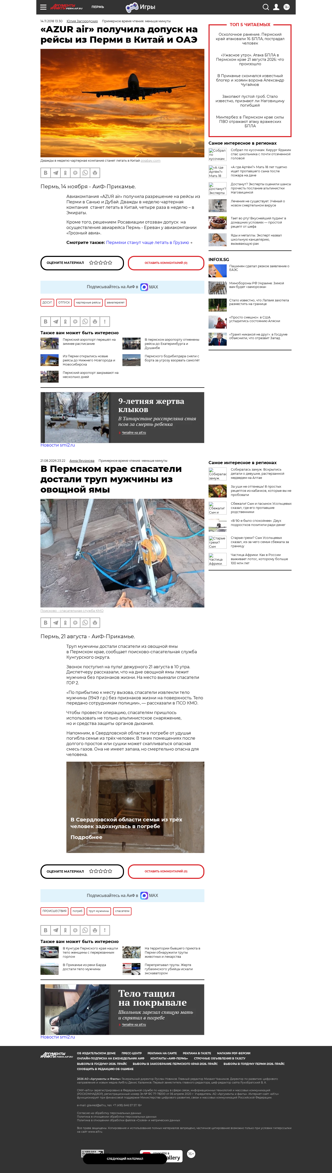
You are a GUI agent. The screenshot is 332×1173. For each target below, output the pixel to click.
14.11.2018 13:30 (51, 21)
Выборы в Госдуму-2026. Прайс (102, 1064)
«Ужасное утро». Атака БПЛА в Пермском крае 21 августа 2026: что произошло (250, 59)
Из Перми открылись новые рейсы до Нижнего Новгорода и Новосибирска (89, 360)
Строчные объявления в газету (219, 1058)
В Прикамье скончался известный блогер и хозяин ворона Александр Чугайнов (250, 80)
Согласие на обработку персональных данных (109, 1113)
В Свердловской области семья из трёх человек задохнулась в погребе (126, 822)
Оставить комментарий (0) (166, 263)
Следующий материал (125, 1159)
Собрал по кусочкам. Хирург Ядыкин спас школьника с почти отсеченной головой (261, 154)
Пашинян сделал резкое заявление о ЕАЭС (259, 268)
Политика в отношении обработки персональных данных (116, 1116)
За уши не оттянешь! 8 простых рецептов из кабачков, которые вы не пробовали (261, 491)
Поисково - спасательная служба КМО (71, 611)
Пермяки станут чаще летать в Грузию (147, 242)
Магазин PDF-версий (233, 1053)
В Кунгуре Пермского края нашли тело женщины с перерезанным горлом (90, 952)
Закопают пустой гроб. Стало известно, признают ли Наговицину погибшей (250, 101)
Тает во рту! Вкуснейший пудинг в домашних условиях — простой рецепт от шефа (258, 222)
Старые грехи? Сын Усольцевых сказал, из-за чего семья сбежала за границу (260, 542)
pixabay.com (151, 160)
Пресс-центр (132, 1053)
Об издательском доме (96, 1053)
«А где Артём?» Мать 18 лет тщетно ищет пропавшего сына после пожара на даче (259, 171)
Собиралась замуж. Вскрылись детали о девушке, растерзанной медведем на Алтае (257, 473)
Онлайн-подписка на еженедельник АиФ (110, 1058)
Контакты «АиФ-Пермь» (169, 1058)
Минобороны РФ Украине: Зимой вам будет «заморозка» (256, 285)
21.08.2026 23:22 (52, 461)
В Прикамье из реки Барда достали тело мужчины (84, 967)
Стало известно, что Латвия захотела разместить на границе (259, 302)
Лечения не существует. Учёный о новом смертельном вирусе (258, 203)
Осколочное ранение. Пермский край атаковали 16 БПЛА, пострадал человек (250, 39)
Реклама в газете (197, 1053)
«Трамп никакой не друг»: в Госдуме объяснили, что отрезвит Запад (258, 336)
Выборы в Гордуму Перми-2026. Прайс (254, 1064)
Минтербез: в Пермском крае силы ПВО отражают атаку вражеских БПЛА (250, 121)
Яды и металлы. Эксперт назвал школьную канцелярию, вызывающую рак (256, 239)
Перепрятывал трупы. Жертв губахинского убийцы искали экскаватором (169, 969)
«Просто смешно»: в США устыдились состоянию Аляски (254, 319)
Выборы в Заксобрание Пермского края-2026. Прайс (175, 1064)
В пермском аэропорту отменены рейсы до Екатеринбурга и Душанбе (172, 344)
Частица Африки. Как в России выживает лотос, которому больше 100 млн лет (259, 559)
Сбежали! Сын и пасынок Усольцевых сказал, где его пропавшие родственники (261, 508)
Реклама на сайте (162, 1053)
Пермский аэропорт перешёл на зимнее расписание (89, 342)
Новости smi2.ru (57, 445)
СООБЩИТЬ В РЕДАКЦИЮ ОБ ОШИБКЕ (105, 1069)
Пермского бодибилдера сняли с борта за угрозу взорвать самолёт (172, 358)
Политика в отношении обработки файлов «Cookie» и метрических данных (128, 1120)
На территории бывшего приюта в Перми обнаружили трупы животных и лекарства (172, 952)
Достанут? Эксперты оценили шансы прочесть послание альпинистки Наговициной (261, 188)
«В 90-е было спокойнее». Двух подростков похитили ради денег (258, 523)
